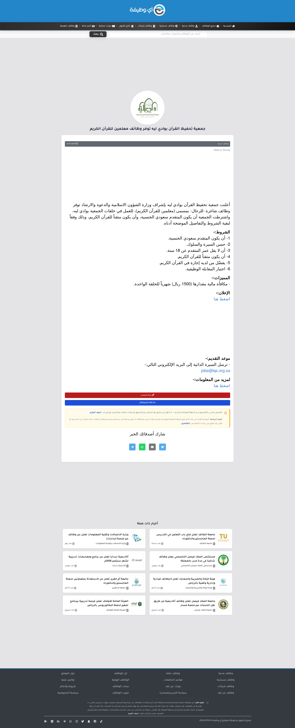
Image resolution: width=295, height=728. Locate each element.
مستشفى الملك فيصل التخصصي (196, 566)
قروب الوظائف (120, 693)
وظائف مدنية (223, 144)
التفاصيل (185, 424)
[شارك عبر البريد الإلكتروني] (152, 447)
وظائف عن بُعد (225, 693)
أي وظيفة (217, 720)
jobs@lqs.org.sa (215, 370)
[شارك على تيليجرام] (132, 447)
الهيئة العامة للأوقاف (116, 610)
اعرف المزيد (95, 412)
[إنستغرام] (76, 722)
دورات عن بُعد (173, 686)
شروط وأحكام (68, 686)
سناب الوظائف (120, 686)
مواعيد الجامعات (173, 680)
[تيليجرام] (64, 722)
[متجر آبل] (51, 722)
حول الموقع (68, 673)
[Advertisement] (147, 65)
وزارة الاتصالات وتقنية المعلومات (111, 544)
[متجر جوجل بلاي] (45, 722)
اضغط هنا (222, 299)
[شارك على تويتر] (162, 447)
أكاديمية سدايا (119, 566)
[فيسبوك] (94, 722)
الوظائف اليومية (120, 680)
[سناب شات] (88, 722)
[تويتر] (82, 722)
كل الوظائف (120, 673)
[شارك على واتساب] (142, 447)
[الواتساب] (70, 722)
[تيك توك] (100, 722)
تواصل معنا (68, 680)
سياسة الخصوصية (68, 693)
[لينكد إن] (57, 722)
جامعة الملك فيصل (203, 610)
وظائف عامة (173, 673)
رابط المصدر (146, 395)
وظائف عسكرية (226, 680)
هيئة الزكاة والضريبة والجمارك (198, 588)
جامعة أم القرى (119, 588)
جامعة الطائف (205, 544)
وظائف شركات (225, 686)
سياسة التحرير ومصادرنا (173, 693)
